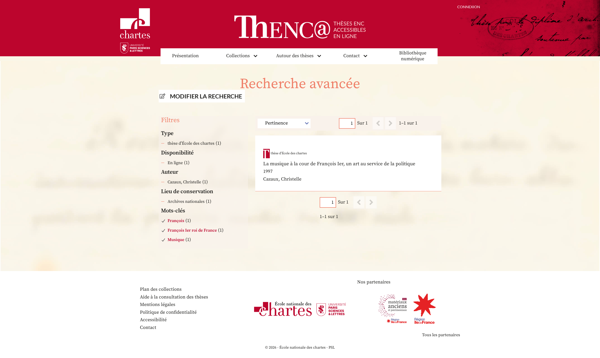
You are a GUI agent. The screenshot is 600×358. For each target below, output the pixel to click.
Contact (351, 56)
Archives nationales (186, 201)
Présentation (185, 56)
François (176, 220)
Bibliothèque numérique (412, 56)
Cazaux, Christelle (184, 182)
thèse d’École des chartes (191, 143)
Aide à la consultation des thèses (174, 297)
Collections (238, 56)
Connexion (468, 6)
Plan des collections (161, 289)
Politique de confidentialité (168, 312)
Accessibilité (153, 320)
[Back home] (300, 26)
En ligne (175, 163)
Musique (176, 239)
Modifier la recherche (206, 96)
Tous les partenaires (441, 335)
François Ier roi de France (192, 230)
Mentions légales (157, 305)
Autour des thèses (295, 56)
